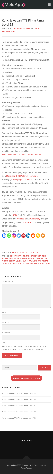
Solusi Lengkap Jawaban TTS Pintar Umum (29, 263)
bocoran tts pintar (20, 256)
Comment (7, 282)
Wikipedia (21, 219)
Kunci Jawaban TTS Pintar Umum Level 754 (19, 399)
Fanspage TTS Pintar (22, 179)
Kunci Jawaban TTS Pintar (25, 253)
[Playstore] (32, 448)
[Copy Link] (38, 235)
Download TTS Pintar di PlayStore (22, 176)
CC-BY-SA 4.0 (28, 222)
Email (5, 322)
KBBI (15, 215)
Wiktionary (35, 219)
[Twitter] (19, 235)
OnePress (34, 465)
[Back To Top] (26, 459)
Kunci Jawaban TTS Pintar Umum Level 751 (19, 418)
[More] (43, 235)
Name (5, 312)
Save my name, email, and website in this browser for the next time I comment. (24, 348)
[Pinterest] (23, 235)
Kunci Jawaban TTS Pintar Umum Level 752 (19, 412)
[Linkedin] (28, 235)
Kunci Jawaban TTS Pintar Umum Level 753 (19, 406)
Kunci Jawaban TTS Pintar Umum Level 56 (21, 155)
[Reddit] (33, 235)
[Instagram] (14, 235)
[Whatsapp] (9, 235)
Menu (49, 4)
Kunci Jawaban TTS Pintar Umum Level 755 (19, 393)
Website (6, 333)
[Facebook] (4, 235)
